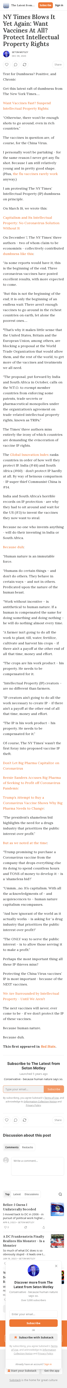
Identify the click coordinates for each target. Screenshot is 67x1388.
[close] (56, 1266)
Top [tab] (7, 1194)
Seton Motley (20, 52)
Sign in (59, 5)
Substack (15, 1380)
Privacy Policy (45, 1353)
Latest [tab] (17, 1194)
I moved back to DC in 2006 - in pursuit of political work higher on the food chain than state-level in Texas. (24, 1216)
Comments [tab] (11, 1147)
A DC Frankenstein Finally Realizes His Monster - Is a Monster (24, 1241)
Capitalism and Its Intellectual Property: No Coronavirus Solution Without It (31, 223)
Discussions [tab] (32, 1194)
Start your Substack (23, 1370)
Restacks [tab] (27, 1147)
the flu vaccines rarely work (35, 174)
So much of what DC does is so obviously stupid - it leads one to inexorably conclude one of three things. (24, 1252)
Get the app (51, 1370)
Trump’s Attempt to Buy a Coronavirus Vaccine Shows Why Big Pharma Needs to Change (33, 802)
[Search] (60, 1194)
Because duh (13, 547)
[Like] (6, 64)
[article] (33, 1216)
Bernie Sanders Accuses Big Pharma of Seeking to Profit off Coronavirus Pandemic (32, 783)
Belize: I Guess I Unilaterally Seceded (19, 1207)
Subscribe (45, 5)
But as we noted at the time (25, 843)
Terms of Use (51, 1097)
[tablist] (19, 1147)
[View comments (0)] (15, 64)
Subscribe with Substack (36, 1337)
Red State (48, 1046)
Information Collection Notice (40, 1101)
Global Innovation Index (29, 454)
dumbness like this (18, 254)
